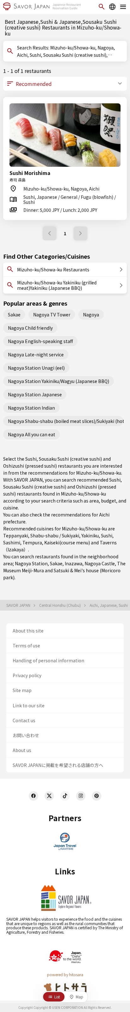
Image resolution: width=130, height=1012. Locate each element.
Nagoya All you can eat (31, 434)
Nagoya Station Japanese (35, 394)
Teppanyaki (15, 535)
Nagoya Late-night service (36, 354)
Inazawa (73, 563)
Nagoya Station (31, 563)
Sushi (106, 535)
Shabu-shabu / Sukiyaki (54, 535)
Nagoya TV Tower (51, 314)
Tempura (32, 542)
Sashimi (11, 542)
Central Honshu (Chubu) (60, 605)
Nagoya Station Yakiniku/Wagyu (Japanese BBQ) (58, 381)
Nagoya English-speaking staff (40, 341)
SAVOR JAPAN (18, 605)
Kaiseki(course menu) (67, 542)
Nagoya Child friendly (30, 328)
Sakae (14, 314)
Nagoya (91, 314)
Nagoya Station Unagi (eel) (36, 368)
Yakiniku (90, 535)
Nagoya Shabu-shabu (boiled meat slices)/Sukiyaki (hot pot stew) (66, 421)
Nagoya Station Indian (31, 408)
